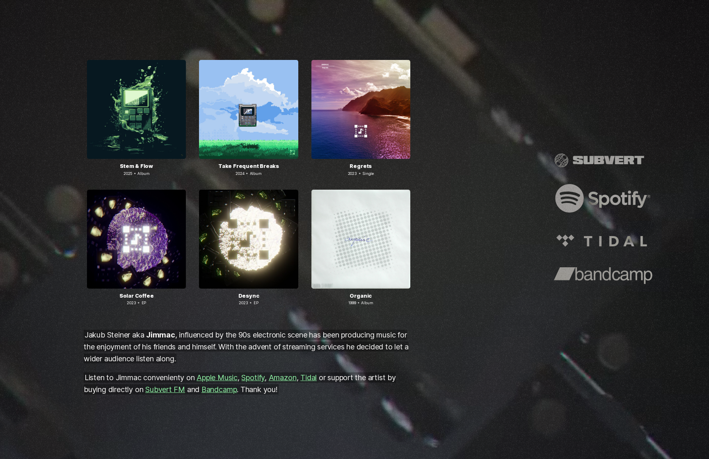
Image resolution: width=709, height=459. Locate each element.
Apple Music (217, 377)
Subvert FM (165, 389)
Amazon (283, 377)
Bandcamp (219, 389)
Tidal (308, 377)
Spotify (253, 377)
